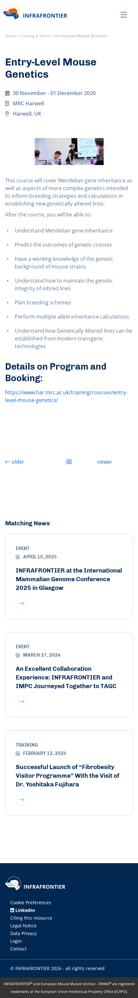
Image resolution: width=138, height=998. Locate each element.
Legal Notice (23, 926)
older (17, 461)
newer (104, 461)
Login (16, 941)
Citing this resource (31, 918)
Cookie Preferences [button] (30, 902)
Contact (18, 949)
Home (10, 36)
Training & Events (35, 36)
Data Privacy (23, 933)
